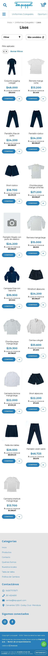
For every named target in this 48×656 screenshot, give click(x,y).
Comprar (8, 99)
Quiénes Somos (9, 562)
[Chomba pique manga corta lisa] (43, 203)
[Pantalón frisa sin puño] (19, 151)
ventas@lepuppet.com (16, 600)
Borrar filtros (16, 51)
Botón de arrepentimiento (19, 642)
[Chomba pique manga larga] (19, 359)
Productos (6, 552)
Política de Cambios (11, 577)
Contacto (6, 557)
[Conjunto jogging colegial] (19, 99)
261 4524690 (11, 595)
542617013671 (12, 590)
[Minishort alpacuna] (43, 305)
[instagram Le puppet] (5, 622)
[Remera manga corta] (43, 99)
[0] (43, 6)
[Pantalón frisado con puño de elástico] (19, 255)
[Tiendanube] (10, 646)
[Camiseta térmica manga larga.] (19, 411)
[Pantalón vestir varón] (43, 465)
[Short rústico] (19, 201)
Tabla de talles (8, 572)
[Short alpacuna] (43, 409)
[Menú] (4, 14)
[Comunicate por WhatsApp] (44, 644)
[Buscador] (5, 5)
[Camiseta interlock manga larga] (19, 516)
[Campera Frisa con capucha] (19, 306)
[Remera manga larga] (43, 253)
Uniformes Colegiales (22, 14)
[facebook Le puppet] (12, 622)
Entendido (41, 653)
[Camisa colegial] (43, 356)
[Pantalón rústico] (43, 149)
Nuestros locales (9, 567)
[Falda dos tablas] (19, 461)
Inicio (9, 22)
